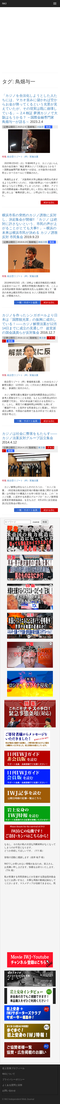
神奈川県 (42, 242)
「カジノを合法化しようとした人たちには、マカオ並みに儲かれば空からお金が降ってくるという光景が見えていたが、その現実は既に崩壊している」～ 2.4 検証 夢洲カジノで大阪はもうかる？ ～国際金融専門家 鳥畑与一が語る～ (29, 109)
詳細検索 (36, 522)
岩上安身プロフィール (13, 1068)
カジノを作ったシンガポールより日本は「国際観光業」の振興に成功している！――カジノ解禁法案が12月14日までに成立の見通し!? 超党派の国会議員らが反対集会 (29, 324)
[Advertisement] (30, 40)
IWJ (4, 3)
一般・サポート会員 (27, 302)
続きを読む (49, 202)
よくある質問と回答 (12, 1085)
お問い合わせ (9, 1090)
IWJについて (8, 1074)
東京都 (42, 338)
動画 (48, 127)
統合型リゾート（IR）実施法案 (22, 156)
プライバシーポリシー (13, 1079)
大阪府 (40, 127)
